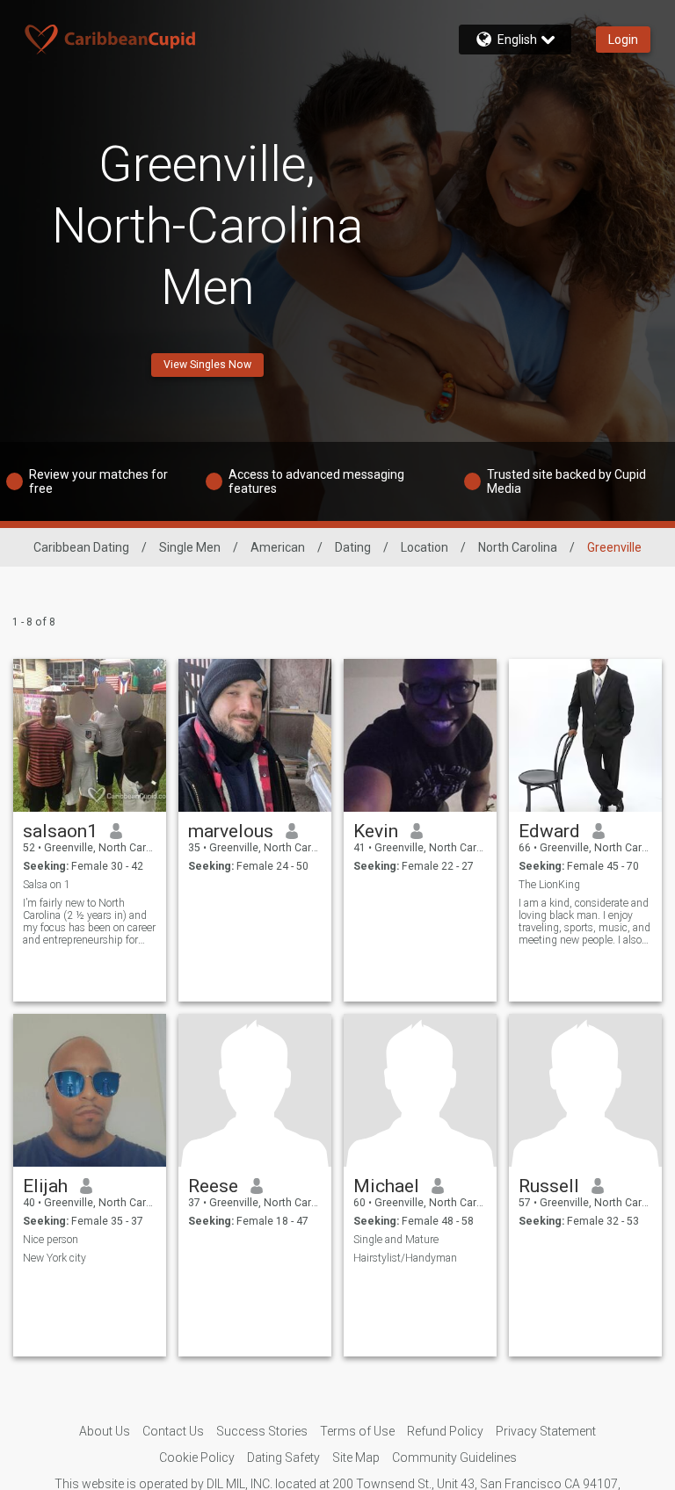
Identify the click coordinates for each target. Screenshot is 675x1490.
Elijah (45, 1186)
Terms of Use (357, 1431)
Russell (549, 1186)
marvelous (230, 831)
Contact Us (173, 1431)
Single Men (190, 547)
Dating (353, 547)
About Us (104, 1431)
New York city (54, 1258)
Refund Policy (445, 1431)
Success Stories (262, 1431)
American (277, 547)
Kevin (375, 831)
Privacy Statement (546, 1431)
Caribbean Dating (81, 547)
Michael (386, 1186)
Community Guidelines (454, 1457)
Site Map (356, 1457)
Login (623, 40)
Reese (213, 1186)
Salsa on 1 (46, 885)
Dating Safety (283, 1457)
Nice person (50, 1239)
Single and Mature (396, 1239)
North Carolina (517, 547)
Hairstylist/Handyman (405, 1258)
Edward (549, 831)
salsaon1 (60, 831)
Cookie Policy (197, 1457)
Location (424, 547)
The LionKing (549, 885)
